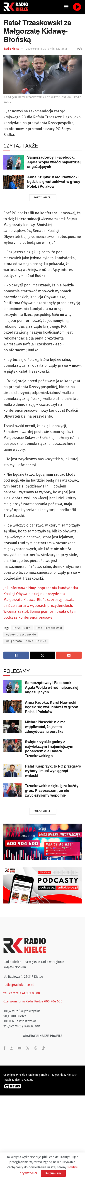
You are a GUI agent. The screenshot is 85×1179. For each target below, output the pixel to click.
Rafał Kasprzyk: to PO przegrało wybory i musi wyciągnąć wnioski (53, 770)
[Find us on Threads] (35, 1048)
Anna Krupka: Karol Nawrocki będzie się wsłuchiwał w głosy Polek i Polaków (53, 181)
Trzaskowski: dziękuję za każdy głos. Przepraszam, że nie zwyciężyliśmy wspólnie (51, 790)
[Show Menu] (66, 7)
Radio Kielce (11, 48)
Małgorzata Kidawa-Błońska (26, 641)
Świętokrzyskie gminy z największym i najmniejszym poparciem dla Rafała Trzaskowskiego (49, 748)
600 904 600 (53, 1001)
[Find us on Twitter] (27, 1048)
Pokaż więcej (43, 197)
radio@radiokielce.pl (18, 985)
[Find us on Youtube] (19, 1048)
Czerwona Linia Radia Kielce (23, 1001)
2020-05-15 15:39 (36, 48)
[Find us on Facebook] (4, 1048)
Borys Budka (22, 628)
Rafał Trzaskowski (49, 628)
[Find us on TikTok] (43, 1048)
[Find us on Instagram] (11, 1048)
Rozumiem (53, 1173)
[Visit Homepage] (17, 6)
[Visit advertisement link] (42, 842)
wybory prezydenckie (21, 634)
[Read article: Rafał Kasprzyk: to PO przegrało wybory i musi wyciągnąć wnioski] (12, 770)
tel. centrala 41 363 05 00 (21, 993)
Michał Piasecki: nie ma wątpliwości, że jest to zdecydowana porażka (45, 726)
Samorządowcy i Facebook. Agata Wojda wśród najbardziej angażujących (53, 162)
